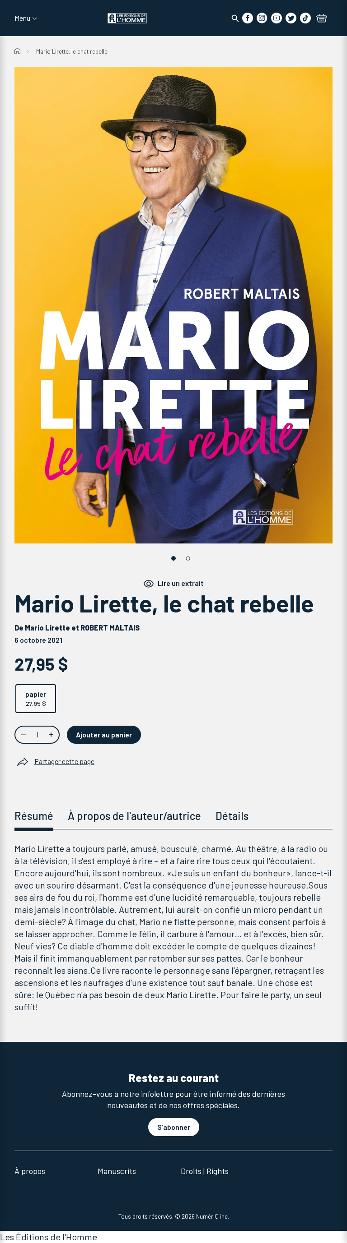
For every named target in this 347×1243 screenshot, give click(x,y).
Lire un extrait (181, 583)
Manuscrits (117, 1171)
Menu (22, 18)
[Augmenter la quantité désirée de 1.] (52, 735)
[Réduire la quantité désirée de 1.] (22, 735)
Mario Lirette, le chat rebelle (72, 51)
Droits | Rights (205, 1171)
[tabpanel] (173, 927)
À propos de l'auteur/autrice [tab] (134, 815)
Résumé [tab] (33, 815)
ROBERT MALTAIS (110, 627)
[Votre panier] (321, 19)
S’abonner (173, 1127)
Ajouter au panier (104, 734)
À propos (29, 1171)
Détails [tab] (232, 815)
